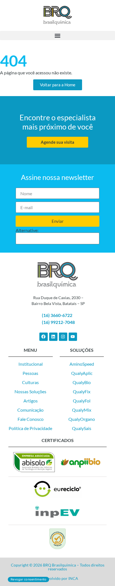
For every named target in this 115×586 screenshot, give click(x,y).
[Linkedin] (53, 337)
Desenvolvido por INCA (57, 578)
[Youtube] (73, 337)
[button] (57, 35)
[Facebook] (43, 337)
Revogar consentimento (28, 579)
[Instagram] (63, 337)
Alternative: (27, 230)
